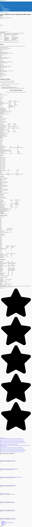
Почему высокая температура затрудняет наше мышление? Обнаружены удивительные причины (13, 450)
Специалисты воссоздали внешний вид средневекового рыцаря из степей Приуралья (11, 447)
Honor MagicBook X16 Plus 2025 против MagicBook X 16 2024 (8, 485)
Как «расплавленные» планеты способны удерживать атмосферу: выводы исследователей (12, 451)
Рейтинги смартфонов (4, 8)
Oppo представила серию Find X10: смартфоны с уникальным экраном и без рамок (11, 438)
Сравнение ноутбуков (4, 10)
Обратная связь (4, 521)
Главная (1, 12)
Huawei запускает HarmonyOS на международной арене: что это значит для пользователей (12, 441)
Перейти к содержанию (3, 0)
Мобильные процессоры (6, 9)
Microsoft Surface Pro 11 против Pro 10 (5, 493)
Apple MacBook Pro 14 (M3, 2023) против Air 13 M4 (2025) (8, 460)
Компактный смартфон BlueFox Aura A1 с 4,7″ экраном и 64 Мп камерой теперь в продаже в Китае (13, 442)
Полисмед (3, 524)
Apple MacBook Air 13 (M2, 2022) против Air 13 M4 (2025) (7, 518)
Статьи (2, 7)
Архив (2, 523)
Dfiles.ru (1, 4)
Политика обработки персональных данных (7, 522)
